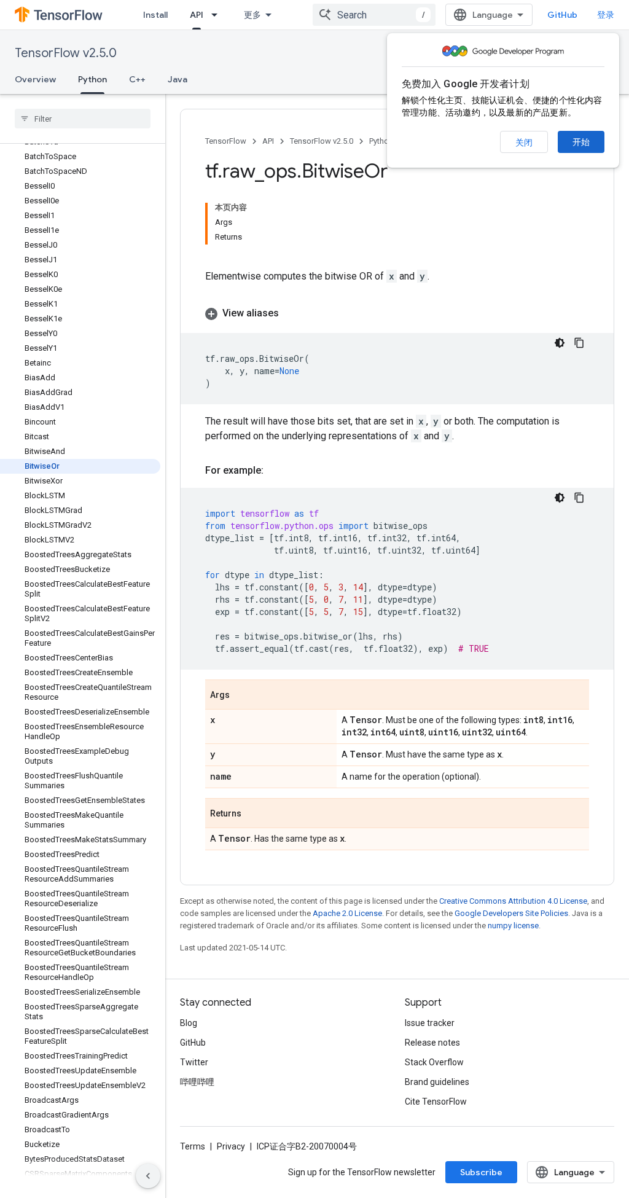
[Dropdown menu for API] (218, 14)
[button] (397, 313)
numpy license (513, 925)
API (196, 14)
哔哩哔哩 (197, 1082)
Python (92, 79)
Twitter (194, 1062)
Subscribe (481, 1172)
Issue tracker (430, 1023)
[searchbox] (82, 118)
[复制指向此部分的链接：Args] (242, 695)
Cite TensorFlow (436, 1101)
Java (177, 79)
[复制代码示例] (579, 343)
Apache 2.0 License (347, 913)
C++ (137, 79)
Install (155, 14)
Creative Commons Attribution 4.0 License (513, 901)
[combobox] (374, 15)
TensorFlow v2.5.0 (66, 53)
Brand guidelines (437, 1082)
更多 (252, 14)
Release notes (432, 1042)
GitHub (562, 14)
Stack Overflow (434, 1062)
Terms (192, 1146)
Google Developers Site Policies (511, 913)
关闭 (524, 142)
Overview (35, 79)
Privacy (231, 1146)
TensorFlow (225, 141)
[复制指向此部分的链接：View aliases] (291, 313)
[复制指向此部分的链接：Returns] (253, 814)
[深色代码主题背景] (559, 343)
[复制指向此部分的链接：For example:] (276, 470)
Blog (188, 1023)
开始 (581, 141)
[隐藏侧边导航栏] (148, 1176)
